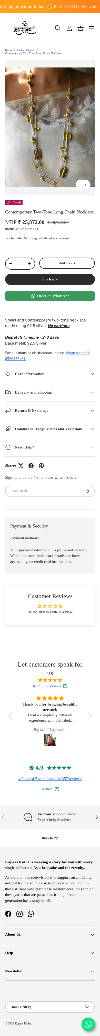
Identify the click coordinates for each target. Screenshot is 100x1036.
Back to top (50, 838)
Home (8, 50)
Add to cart (67, 263)
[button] (80, 28)
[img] (50, 680)
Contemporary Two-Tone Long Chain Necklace (33, 53)
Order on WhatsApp (53, 296)
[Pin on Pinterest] (41, 466)
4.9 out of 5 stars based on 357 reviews (50, 779)
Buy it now (50, 279)
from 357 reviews (47, 686)
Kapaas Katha (23, 1023)
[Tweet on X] (21, 466)
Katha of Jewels (26, 50)
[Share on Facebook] (31, 466)
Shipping (30, 238)
